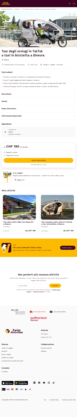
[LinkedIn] (34, 383)
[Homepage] (6, 3)
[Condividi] (74, 14)
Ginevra (17, 9)
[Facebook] (39, 383)
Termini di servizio (38, 291)
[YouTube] (44, 383)
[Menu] (74, 3)
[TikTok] (53, 383)
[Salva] (69, 14)
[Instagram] (48, 383)
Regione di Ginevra (7, 9)
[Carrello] (69, 3)
